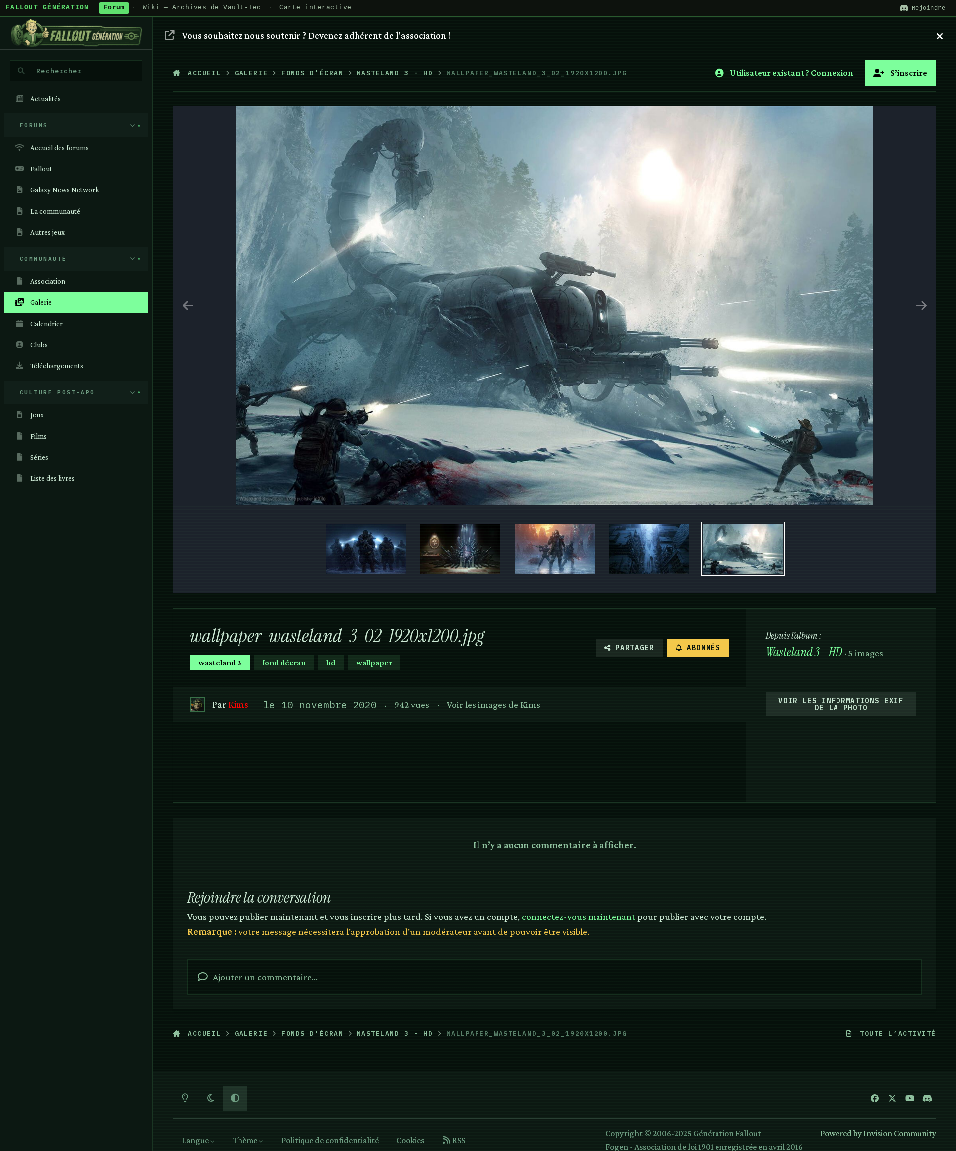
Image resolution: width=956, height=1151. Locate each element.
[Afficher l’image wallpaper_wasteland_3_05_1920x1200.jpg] (460, 549)
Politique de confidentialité (330, 1140)
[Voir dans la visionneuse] (554, 305)
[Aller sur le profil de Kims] (197, 704)
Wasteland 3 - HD (804, 652)
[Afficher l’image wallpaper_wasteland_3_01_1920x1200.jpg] (366, 549)
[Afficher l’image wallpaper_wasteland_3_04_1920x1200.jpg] (555, 549)
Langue (196, 1140)
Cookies (410, 1140)
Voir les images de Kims (493, 704)
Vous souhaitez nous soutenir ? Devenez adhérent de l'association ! (316, 35)
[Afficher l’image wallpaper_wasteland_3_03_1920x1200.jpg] (649, 549)
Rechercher (59, 70)
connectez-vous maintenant (578, 916)
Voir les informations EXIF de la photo (841, 704)
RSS (458, 1140)
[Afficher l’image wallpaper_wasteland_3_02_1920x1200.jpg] (743, 549)
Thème (246, 1140)
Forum (114, 7)
